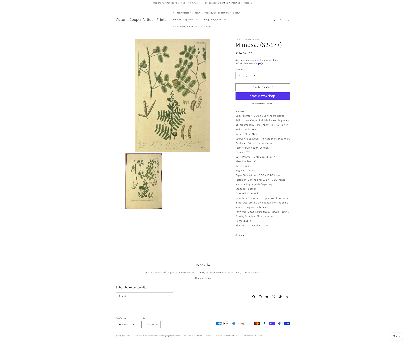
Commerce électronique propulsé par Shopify (167, 336)
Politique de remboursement (200, 336)
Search (148, 272)
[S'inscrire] (169, 296)
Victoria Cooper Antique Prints (135, 336)
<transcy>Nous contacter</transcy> (215, 272)
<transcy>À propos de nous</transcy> (174, 272)
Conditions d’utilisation (252, 336)
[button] (223, 12)
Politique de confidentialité (227, 336)
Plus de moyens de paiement (262, 103)
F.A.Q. (239, 272)
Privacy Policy (252, 272)
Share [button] (242, 235)
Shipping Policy (203, 277)
